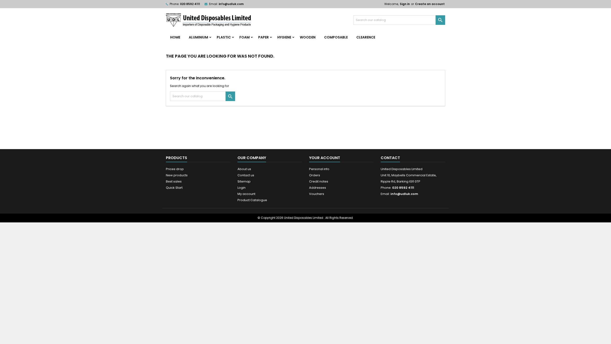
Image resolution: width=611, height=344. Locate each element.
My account (246, 194)
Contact (390, 158)
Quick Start (174, 187)
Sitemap (244, 181)
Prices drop (175, 169)
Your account (324, 158)
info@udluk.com (231, 4)
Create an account (430, 4)
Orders (314, 175)
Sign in (405, 4)
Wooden (308, 37)
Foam (244, 37)
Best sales (174, 181)
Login (241, 187)
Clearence (365, 37)
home (175, 37)
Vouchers (316, 194)
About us (244, 169)
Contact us (245, 175)
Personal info (319, 169)
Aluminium (198, 37)
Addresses (317, 187)
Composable (336, 37)
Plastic (224, 37)
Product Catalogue (252, 200)
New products (177, 175)
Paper (263, 37)
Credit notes (318, 181)
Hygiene (284, 37)
